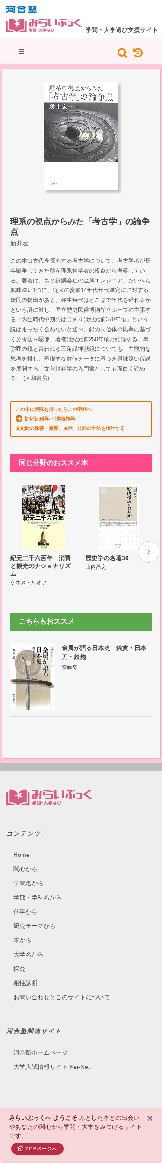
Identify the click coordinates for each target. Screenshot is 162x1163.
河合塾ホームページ (40, 1052)
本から (22, 940)
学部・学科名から (37, 897)
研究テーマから (34, 925)
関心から (25, 868)
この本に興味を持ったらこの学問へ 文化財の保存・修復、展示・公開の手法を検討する (70, 418)
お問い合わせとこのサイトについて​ (61, 997)
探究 (19, 968)
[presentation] (148, 552)
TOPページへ (41, 1148)
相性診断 (25, 982)
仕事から (25, 911)
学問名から (28, 883)
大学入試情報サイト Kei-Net (51, 1066)
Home (21, 854)
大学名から (28, 954)
